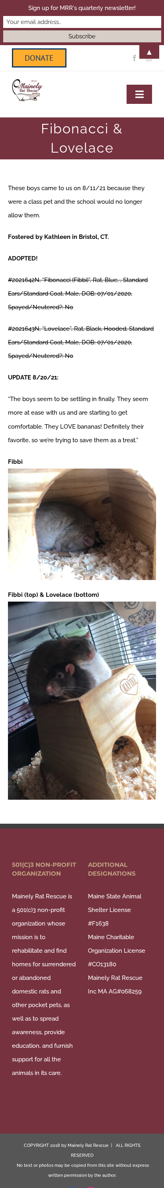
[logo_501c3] (27, 81)
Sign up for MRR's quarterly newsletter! (82, 8)
